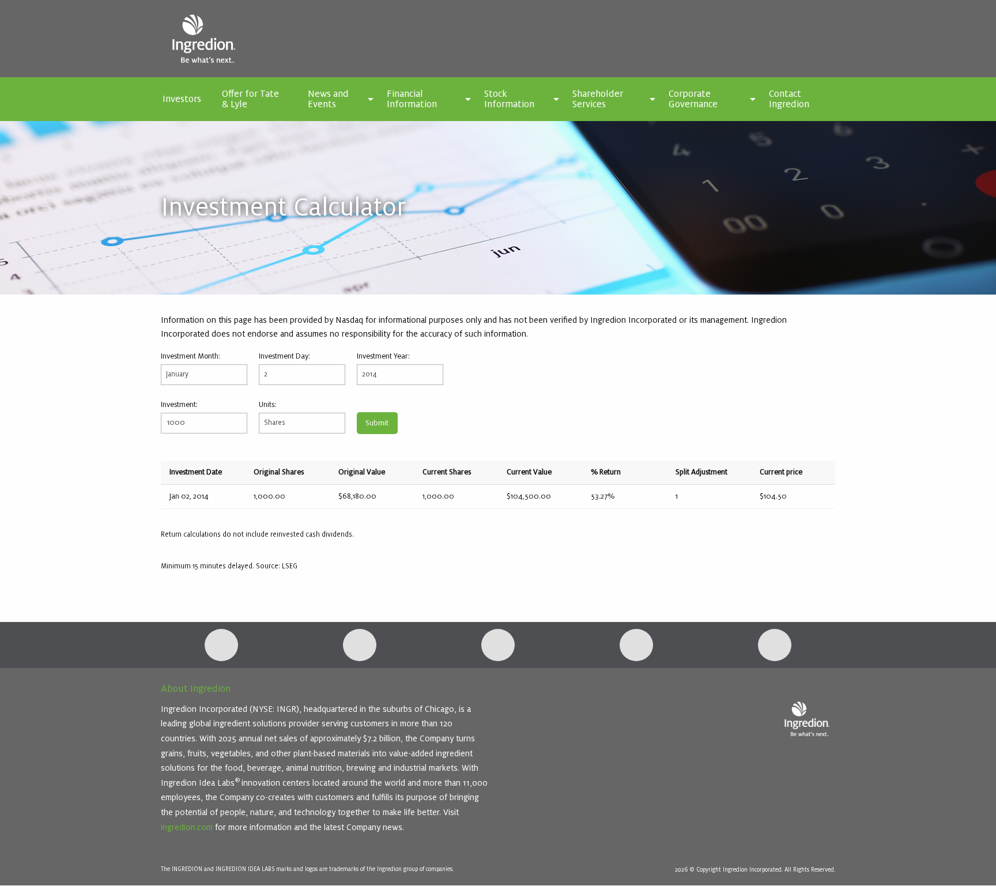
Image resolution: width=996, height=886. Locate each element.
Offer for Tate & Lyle (250, 99)
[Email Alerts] (498, 645)
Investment (178, 405)
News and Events (328, 99)
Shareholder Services (597, 99)
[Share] (636, 645)
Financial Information (412, 99)
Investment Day (283, 356)
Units (266, 405)
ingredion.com (187, 827)
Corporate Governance (693, 99)
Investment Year (382, 356)
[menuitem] (182, 99)
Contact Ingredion (789, 99)
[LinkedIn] (221, 645)
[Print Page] (774, 645)
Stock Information (509, 99)
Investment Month (189, 356)
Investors (182, 99)
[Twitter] (359, 645)
